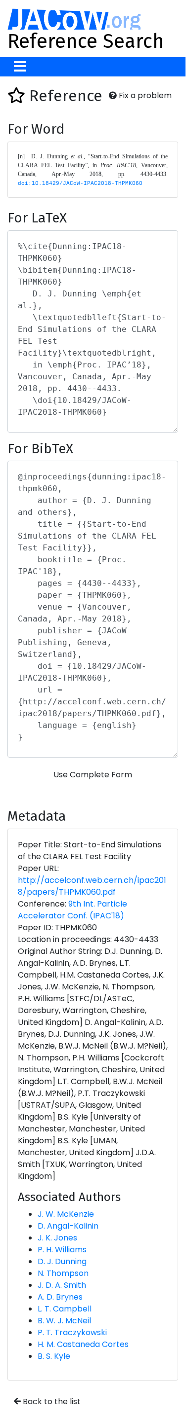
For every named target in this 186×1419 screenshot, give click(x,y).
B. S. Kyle (54, 1356)
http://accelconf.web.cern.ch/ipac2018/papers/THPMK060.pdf (92, 886)
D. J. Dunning (62, 1261)
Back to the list (51, 1401)
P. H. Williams (62, 1249)
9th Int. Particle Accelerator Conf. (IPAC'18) (72, 909)
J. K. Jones (57, 1237)
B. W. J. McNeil (64, 1320)
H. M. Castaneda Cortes (83, 1344)
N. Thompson (63, 1273)
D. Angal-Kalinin (68, 1226)
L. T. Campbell (65, 1308)
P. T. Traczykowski (72, 1332)
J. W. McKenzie (66, 1214)
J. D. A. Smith (62, 1285)
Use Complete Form (92, 774)
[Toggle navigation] (20, 66)
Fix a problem (144, 95)
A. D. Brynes (60, 1297)
